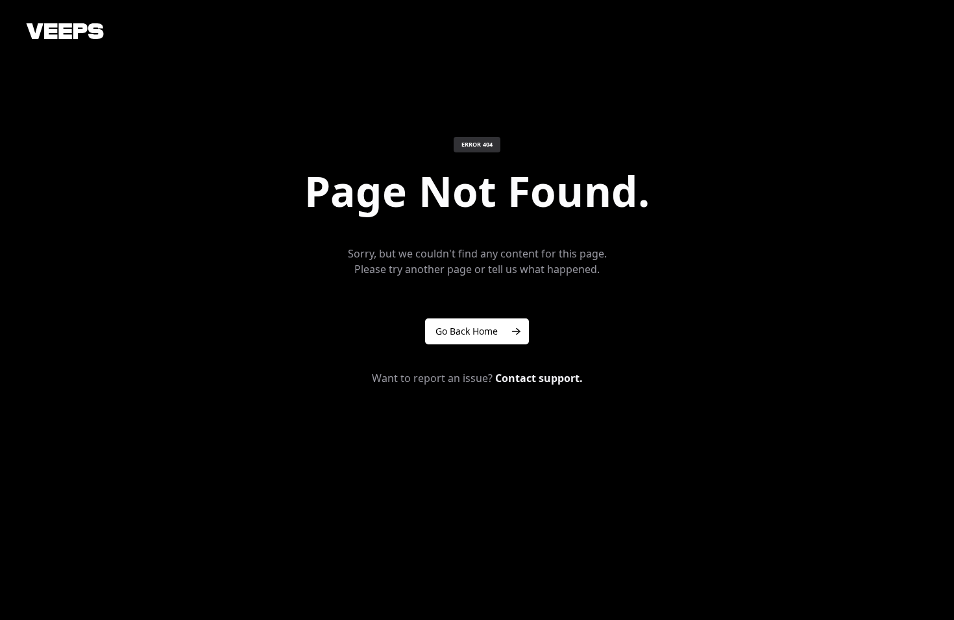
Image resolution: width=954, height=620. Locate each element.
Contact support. (539, 378)
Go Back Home (466, 331)
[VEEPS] (65, 31)
